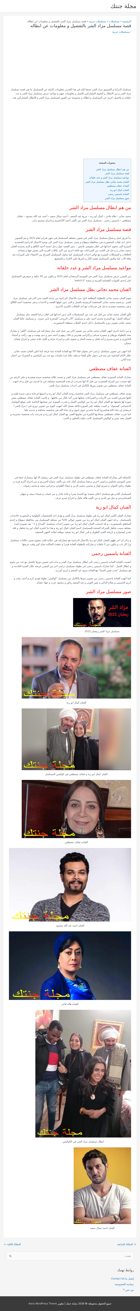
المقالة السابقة (126, 1244)
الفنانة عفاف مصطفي (118, 185)
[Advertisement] (70, 61)
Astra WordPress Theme (42, 1303)
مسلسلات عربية (120, 31)
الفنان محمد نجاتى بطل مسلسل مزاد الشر (107, 181)
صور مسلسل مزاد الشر (116, 198)
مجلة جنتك (123, 5)
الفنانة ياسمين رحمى (118, 193)
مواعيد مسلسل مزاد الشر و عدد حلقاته (109, 177)
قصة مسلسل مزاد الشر (117, 173)
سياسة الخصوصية (124, 1284)
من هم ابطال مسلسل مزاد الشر (112, 169)
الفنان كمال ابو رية (119, 189)
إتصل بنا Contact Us (122, 1278)
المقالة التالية (12, 1244)
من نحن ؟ (128, 1289)
